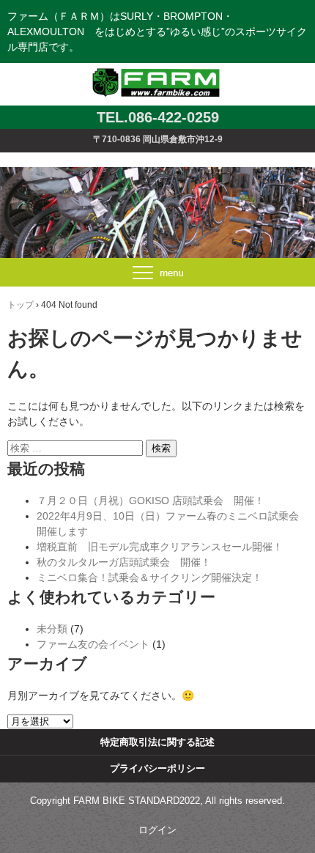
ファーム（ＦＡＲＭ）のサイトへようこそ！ (158, 68)
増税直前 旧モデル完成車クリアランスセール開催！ (160, 547)
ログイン (157, 829)
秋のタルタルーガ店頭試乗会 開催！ (124, 562)
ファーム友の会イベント (93, 644)
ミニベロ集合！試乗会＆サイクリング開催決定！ (149, 577)
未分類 (52, 629)
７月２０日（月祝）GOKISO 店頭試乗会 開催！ (150, 500)
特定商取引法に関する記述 (157, 741)
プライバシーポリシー (157, 768)
